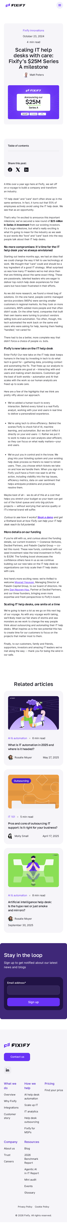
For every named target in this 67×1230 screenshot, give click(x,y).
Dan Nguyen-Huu (19, 589)
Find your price (54, 1090)
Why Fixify (10, 1101)
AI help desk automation (31, 1096)
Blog (27, 1148)
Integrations (11, 1107)
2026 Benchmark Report (31, 1158)
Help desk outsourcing (31, 1119)
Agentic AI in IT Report (31, 1171)
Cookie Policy (42, 1206)
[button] (59, 5)
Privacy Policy (25, 1206)
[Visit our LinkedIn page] (7, 1070)
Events (28, 1186)
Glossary (29, 1192)
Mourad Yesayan (24, 582)
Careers (9, 1161)
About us (9, 1148)
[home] (14, 5)
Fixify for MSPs (29, 1130)
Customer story (10, 1116)
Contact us (17, 1056)
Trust (7, 1155)
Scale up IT (31, 1105)
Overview (9, 1094)
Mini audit (30, 1179)
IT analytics (31, 1111)
